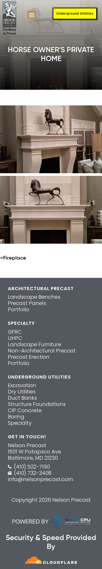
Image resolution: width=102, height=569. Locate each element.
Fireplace (14, 258)
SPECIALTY (21, 323)
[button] (31, 14)
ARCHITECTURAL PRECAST (41, 288)
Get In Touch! (27, 436)
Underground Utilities (75, 13)
